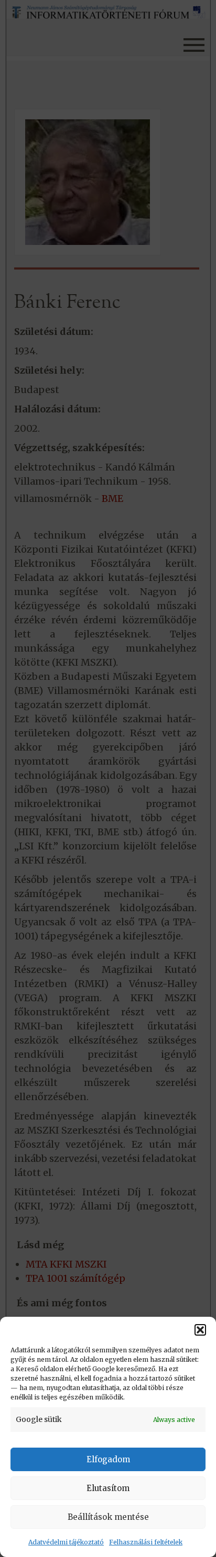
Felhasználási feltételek (145, 1542)
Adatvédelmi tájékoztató (66, 1542)
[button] (200, 1330)
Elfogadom (108, 1459)
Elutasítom (108, 1488)
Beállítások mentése (108, 1517)
